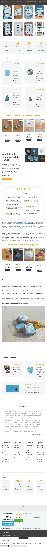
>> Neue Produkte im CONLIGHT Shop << (23, 115)
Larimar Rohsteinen (14, 236)
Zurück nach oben (23, 508)
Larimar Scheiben (23, 236)
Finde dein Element (7, 178)
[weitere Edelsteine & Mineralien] (28, 29)
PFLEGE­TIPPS (28, 384)
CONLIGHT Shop (34, 236)
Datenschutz (7, 533)
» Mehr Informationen (37, 528)
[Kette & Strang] (28, 12)
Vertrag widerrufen (23, 538)
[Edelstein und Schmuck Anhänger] (7, 12)
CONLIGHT (24, 227)
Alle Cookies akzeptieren (4, 546)
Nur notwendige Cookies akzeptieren (19, 546)
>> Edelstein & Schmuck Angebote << (23, 244)
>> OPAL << (16, 89)
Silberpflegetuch (29, 390)
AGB (3, 533)
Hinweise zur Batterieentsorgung (9, 535)
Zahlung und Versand (22, 533)
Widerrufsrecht (14, 533)
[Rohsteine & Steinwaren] (39, 12)
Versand (8, 137)
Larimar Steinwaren (37, 234)
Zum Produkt (7, 140)
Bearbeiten (11, 546)
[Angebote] (39, 29)
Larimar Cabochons (6, 236)
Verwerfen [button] (30, 3)
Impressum (29, 533)
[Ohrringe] (18, 12)
